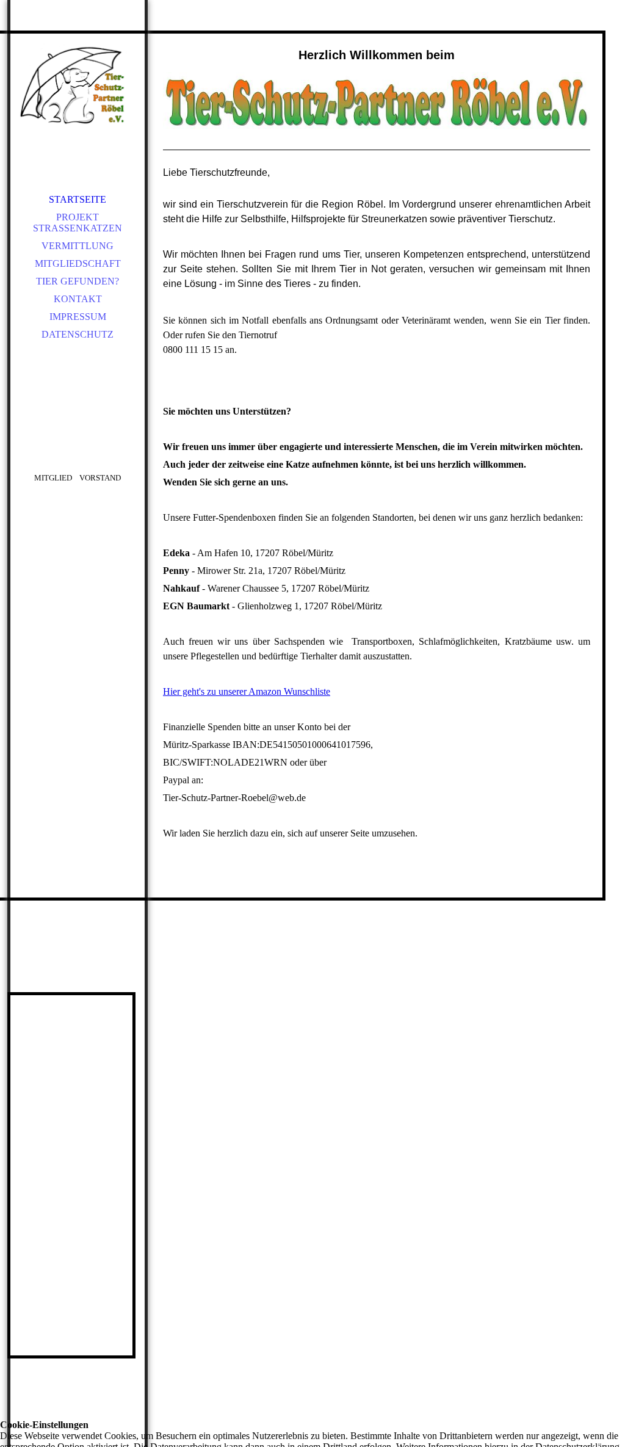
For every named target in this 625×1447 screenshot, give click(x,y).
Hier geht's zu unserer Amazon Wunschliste (246, 691)
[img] (77, 85)
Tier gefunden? (77, 281)
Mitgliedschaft (78, 263)
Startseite (77, 199)
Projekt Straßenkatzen (77, 222)
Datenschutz (78, 334)
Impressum (77, 316)
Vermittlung (78, 246)
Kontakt (78, 299)
